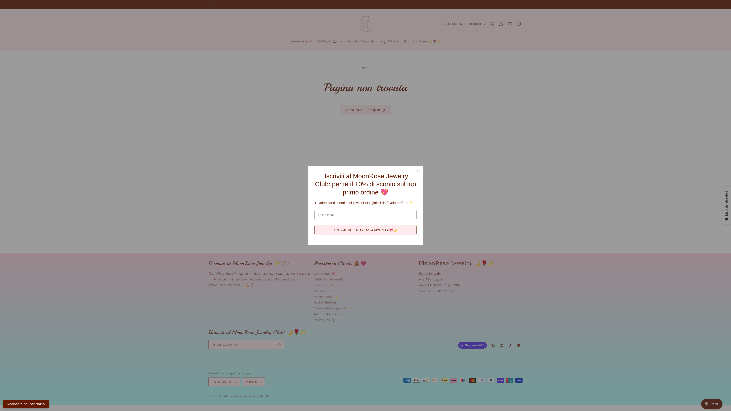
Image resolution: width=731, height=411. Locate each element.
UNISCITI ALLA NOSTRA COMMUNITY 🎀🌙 (365, 230)
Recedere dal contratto (26, 404)
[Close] (418, 170)
